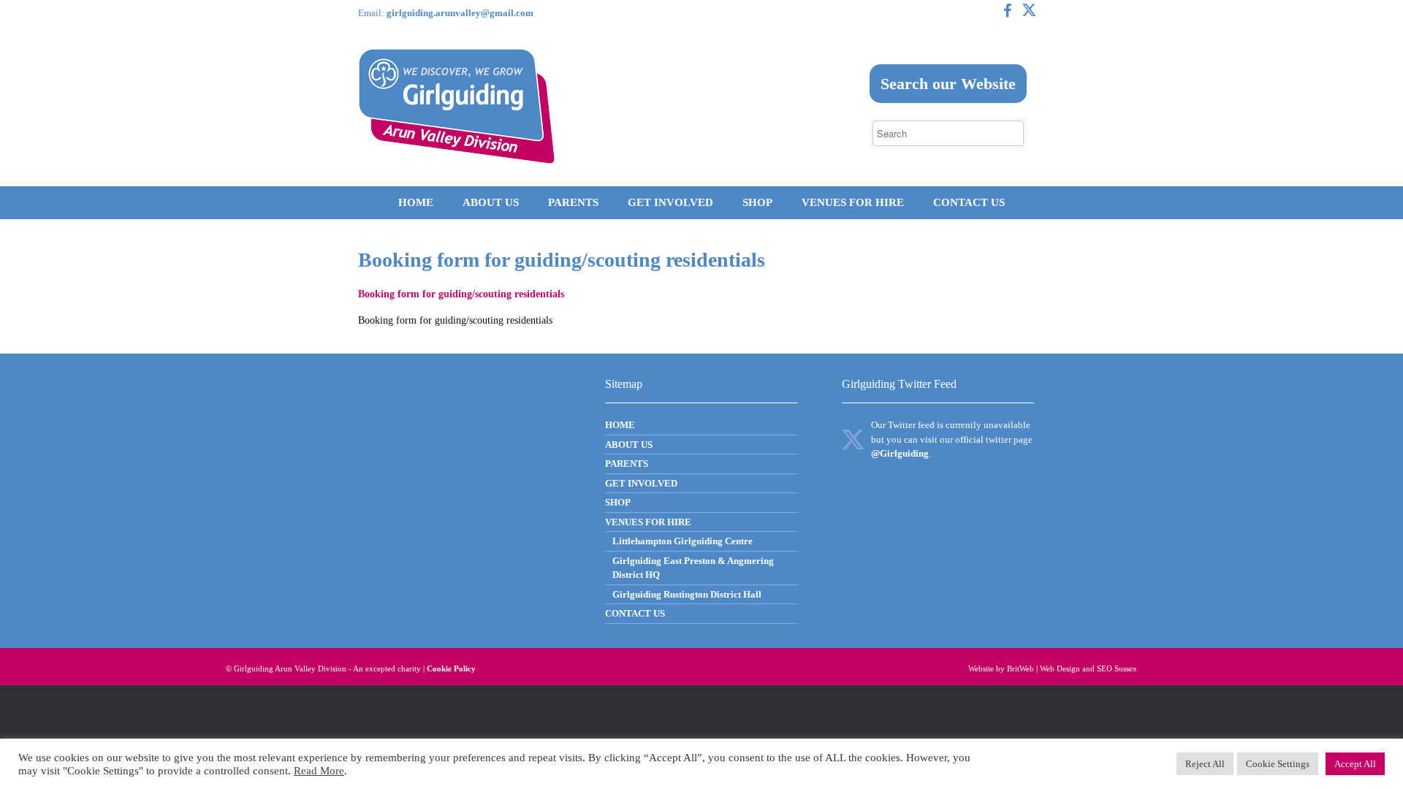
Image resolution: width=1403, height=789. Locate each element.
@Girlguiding (900, 453)
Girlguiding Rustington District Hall (686, 594)
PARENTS (573, 202)
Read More (319, 771)
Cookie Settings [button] (1277, 763)
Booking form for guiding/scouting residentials (461, 294)
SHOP (757, 202)
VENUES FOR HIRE (853, 202)
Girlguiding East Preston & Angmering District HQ (693, 568)
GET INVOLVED (670, 202)
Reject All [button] (1205, 763)
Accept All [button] (1355, 763)
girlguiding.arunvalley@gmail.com (460, 12)
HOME (415, 202)
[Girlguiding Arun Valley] (456, 106)
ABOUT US (491, 202)
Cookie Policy (451, 668)
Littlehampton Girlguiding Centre (682, 540)
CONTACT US (969, 202)
